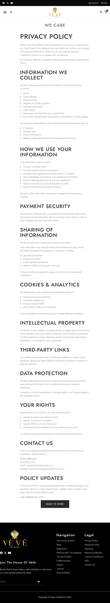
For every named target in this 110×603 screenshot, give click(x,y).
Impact (59, 564)
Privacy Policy (91, 540)
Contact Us (90, 564)
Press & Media (63, 572)
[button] (5, 12)
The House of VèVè (65, 540)
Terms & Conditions (94, 556)
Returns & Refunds (93, 552)
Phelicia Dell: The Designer (69, 552)
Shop (58, 544)
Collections (61, 548)
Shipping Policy (92, 544)
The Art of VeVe (63, 556)
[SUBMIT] (38, 582)
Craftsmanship (63, 560)
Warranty (89, 548)
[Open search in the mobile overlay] (11, 12)
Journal (60, 568)
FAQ (87, 560)
